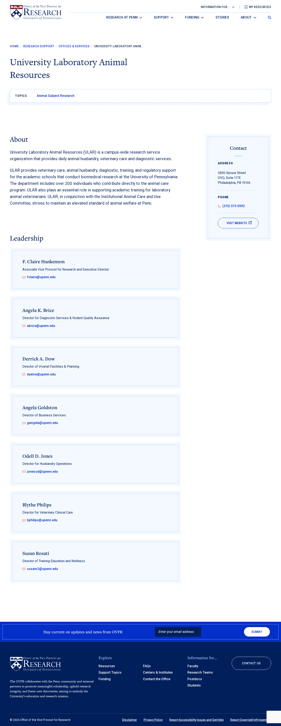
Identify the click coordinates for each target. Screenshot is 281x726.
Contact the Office (156, 679)
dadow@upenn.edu (41, 374)
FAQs (147, 666)
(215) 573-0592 (233, 206)
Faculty (192, 666)
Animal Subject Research (55, 96)
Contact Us (251, 663)
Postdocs (194, 679)
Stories (222, 17)
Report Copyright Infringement (250, 719)
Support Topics (110, 672)
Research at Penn (122, 17)
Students (194, 685)
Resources (107, 666)
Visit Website (237, 223)
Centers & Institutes (158, 672)
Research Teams (200, 672)
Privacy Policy (153, 719)
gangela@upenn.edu (42, 423)
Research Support (38, 46)
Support (161, 17)
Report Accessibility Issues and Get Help (196, 719)
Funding (192, 17)
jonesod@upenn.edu (42, 471)
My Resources (260, 7)
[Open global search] (269, 16)
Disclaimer (129, 719)
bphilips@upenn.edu (42, 520)
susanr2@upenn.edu (42, 569)
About (246, 17)
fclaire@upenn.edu (41, 277)
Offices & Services (74, 46)
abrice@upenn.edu (41, 326)
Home (14, 46)
